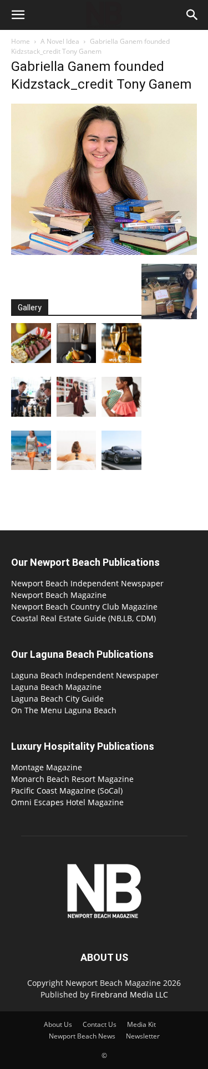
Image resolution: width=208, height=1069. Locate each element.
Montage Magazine (46, 767)
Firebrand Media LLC (129, 994)
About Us (58, 1024)
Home (20, 41)
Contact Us (99, 1024)
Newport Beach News (82, 1036)
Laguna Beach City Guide (57, 698)
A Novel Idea (59, 41)
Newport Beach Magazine (58, 595)
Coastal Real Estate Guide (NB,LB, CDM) (83, 618)
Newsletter (143, 1036)
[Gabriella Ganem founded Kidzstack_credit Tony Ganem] (104, 252)
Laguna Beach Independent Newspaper (85, 675)
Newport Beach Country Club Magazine (84, 606)
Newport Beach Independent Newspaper (87, 583)
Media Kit (141, 1024)
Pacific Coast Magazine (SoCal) (67, 790)
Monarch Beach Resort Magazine (72, 779)
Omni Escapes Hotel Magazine (67, 802)
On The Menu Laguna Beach (63, 710)
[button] (17, 15)
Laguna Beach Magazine (56, 687)
